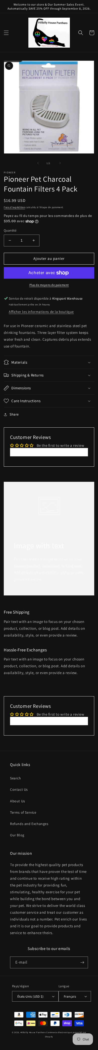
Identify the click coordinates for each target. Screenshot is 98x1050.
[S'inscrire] (82, 962)
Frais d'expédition (14, 207)
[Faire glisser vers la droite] (60, 163)
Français (70, 996)
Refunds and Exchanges (29, 823)
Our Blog (17, 835)
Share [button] (14, 414)
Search (15, 778)
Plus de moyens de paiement (49, 285)
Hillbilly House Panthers (33, 1032)
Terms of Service (23, 812)
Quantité (10, 230)
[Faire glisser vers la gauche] (37, 163)
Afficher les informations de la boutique (41, 311)
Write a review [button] (49, 452)
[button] (6, 32)
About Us (17, 801)
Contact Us (19, 789)
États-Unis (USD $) (30, 996)
